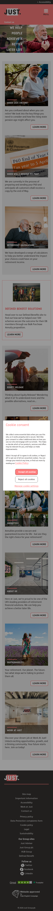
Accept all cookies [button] (27, 472)
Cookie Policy (21, 463)
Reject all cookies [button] (26, 479)
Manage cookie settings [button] (26, 486)
